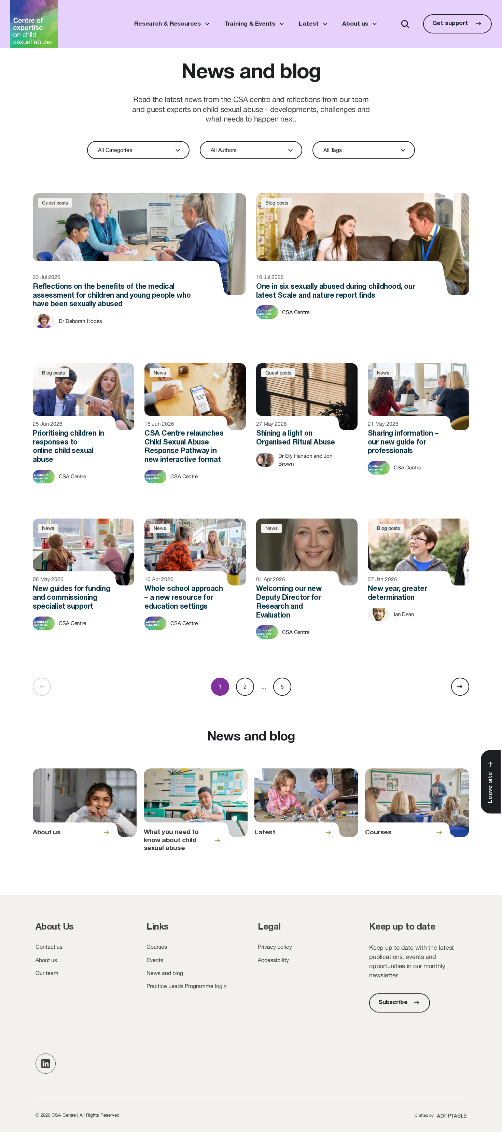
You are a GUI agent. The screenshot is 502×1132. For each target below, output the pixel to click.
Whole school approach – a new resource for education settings (195, 580)
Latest (309, 24)
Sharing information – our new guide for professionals (418, 424)
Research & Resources (167, 24)
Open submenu (207, 24)
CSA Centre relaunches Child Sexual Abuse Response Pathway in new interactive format (195, 429)
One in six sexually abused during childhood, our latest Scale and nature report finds (362, 267)
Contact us (49, 947)
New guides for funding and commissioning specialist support (83, 580)
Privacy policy (275, 947)
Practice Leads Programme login (187, 986)
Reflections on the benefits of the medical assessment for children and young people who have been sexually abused (139, 272)
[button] (46, 1063)
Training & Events (249, 24)
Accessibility (273, 960)
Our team (47, 973)
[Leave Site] (491, 781)
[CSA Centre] (34, 24)
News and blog (165, 973)
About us (355, 24)
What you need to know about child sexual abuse (196, 814)
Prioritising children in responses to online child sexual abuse (83, 429)
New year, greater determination (418, 576)
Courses (417, 814)
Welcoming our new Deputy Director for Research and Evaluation (307, 584)
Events (155, 960)
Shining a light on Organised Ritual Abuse (307, 420)
